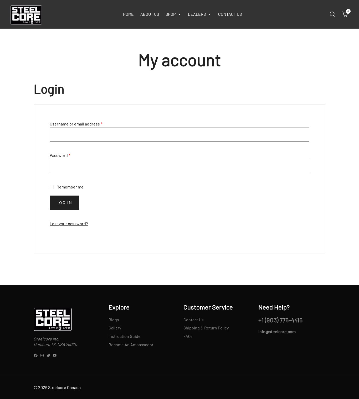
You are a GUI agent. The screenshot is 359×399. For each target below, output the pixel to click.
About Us (149, 14)
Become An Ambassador (131, 344)
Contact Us (230, 14)
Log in (64, 202)
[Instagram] (42, 355)
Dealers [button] (197, 14)
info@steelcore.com (277, 331)
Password (60, 155)
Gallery (115, 327)
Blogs (114, 319)
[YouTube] (55, 355)
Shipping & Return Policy (206, 327)
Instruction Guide (125, 336)
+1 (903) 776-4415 (280, 320)
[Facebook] (36, 355)
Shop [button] (171, 14)
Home (128, 14)
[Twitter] (48, 355)
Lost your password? (69, 223)
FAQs (188, 336)
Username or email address (76, 123)
